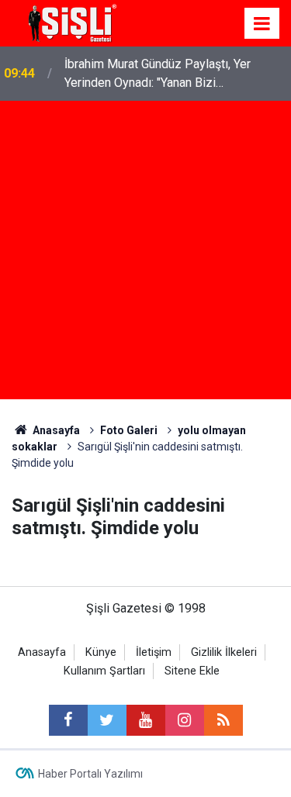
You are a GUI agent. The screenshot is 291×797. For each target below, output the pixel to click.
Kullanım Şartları (104, 671)
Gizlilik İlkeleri (224, 652)
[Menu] (262, 24)
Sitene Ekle (192, 671)
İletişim (153, 652)
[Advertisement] (145, 254)
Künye (100, 652)
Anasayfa (42, 652)
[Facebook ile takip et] (68, 720)
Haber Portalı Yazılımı (90, 774)
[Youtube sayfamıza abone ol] (145, 720)
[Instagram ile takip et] (184, 720)
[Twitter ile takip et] (107, 720)
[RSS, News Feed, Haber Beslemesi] (223, 720)
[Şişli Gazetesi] (70, 22)
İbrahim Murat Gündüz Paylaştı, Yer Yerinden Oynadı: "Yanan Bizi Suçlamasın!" (157, 74)
